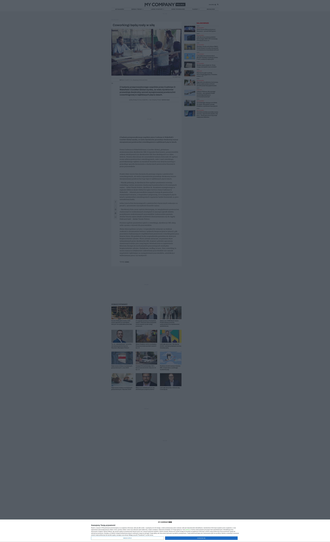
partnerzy (187, 529)
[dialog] (165, 531)
